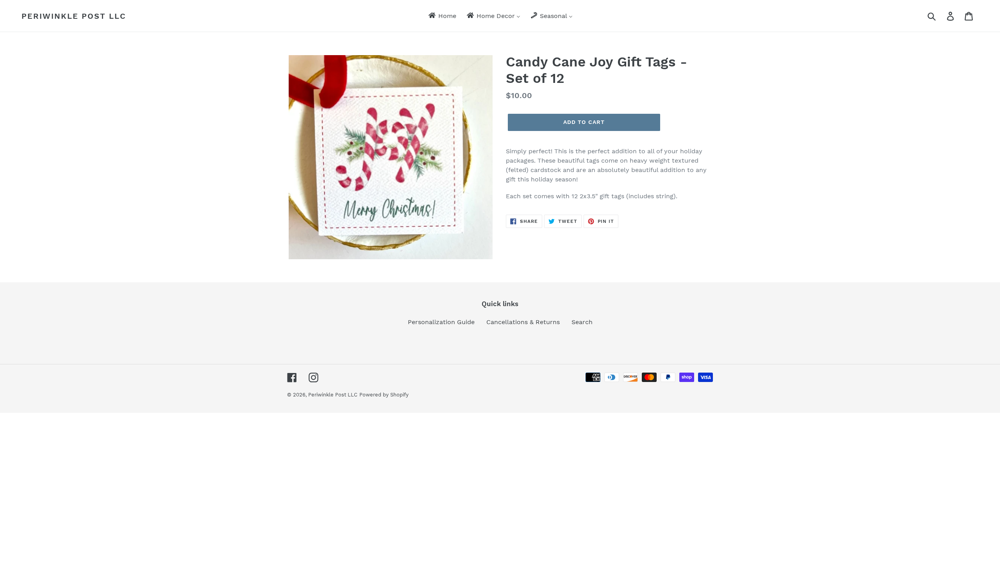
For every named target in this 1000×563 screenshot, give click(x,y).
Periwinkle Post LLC (73, 16)
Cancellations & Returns (523, 322)
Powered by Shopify (384, 395)
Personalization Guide (441, 322)
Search (582, 322)
